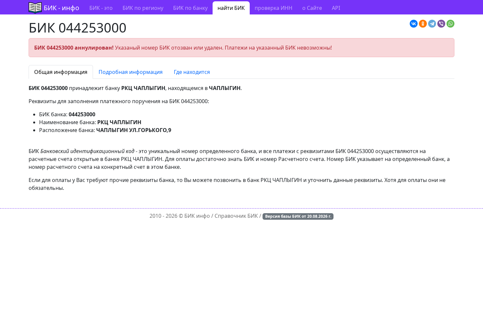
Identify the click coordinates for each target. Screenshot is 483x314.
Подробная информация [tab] (131, 72)
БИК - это (101, 7)
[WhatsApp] (450, 24)
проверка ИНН (273, 7)
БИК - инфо (61, 7)
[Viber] (441, 24)
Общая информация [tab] (60, 72)
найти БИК (231, 7)
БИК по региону (143, 7)
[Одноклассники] (423, 24)
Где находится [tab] (192, 72)
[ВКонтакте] (414, 24)
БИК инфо (197, 215)
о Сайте (312, 7)
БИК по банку (190, 7)
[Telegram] (432, 24)
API (336, 7)
